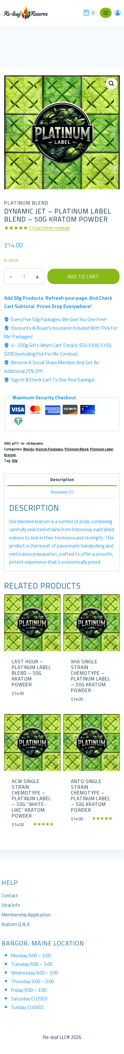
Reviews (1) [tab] (62, 492)
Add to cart (83, 276)
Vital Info (11, 905)
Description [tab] (62, 479)
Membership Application (26, 914)
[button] (111, 83)
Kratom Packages (49, 449)
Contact (10, 895)
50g (14, 460)
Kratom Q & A (16, 924)
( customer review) (49, 227)
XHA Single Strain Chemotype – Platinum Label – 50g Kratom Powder (90, 676)
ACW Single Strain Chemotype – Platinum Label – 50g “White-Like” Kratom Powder (31, 798)
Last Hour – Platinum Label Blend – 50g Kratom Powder (31, 673)
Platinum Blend (26, 202)
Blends (28, 449)
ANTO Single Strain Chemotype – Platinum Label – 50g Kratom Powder (90, 796)
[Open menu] (106, 13)
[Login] (118, 13)
